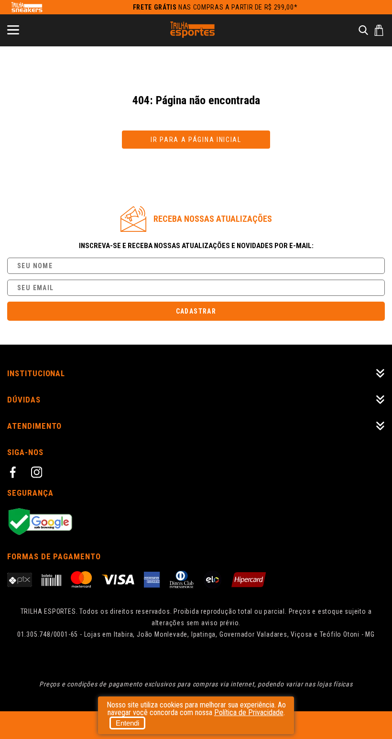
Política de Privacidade (248, 712)
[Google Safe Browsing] (196, 522)
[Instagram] (38, 474)
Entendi (127, 723)
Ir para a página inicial (196, 139)
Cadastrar (196, 311)
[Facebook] (14, 474)
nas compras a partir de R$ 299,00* (215, 7)
